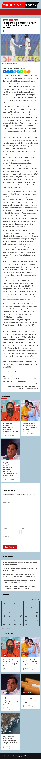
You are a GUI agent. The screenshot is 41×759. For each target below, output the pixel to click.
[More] (29, 72)
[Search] (37, 11)
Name (5, 528)
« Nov (3, 628)
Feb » (8, 628)
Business (5, 458)
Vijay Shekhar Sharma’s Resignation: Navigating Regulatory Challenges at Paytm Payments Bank (10, 469)
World (29, 692)
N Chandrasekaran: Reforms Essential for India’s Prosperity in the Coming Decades (20, 378)
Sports (16, 20)
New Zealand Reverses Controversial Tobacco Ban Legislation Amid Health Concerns (19, 581)
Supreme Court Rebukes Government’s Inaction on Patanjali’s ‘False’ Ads (10, 427)
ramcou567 (26, 432)
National (5, 20)
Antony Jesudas (27, 705)
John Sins (6, 434)
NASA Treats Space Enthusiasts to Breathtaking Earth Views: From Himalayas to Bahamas (19, 587)
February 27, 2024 (8, 435)
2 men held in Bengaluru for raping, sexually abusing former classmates (23, 386)
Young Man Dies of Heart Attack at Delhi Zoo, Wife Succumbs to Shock (20, 569)
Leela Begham (8, 31)
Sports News (15, 372)
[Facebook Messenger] (8, 72)
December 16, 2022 (19, 31)
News (11, 20)
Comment (7, 502)
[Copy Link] (25, 72)
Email (23, 528)
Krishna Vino (7, 746)
